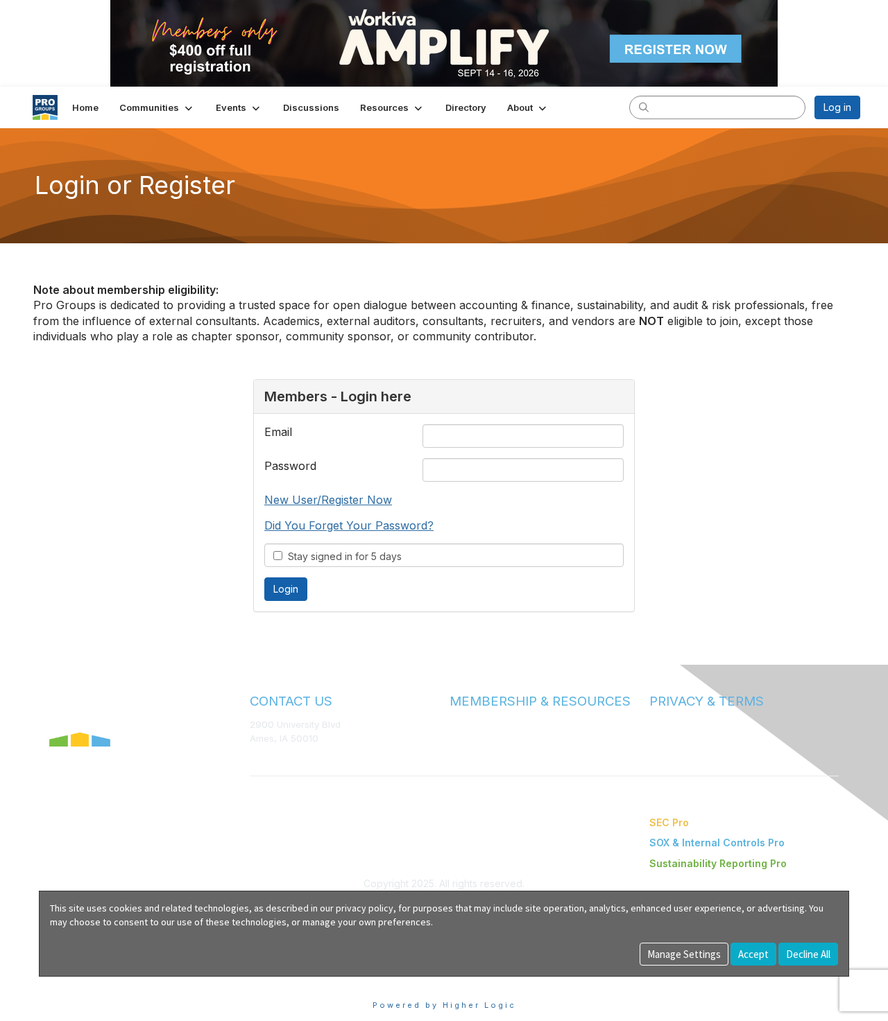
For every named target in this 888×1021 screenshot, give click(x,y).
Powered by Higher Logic (444, 1005)
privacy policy (364, 908)
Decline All (808, 954)
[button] (157, 107)
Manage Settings (684, 954)
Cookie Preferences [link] (86, 983)
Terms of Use (678, 724)
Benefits (468, 738)
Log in (837, 107)
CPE (459, 752)
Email (278, 432)
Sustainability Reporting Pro (718, 863)
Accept (753, 954)
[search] (643, 107)
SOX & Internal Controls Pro (717, 842)
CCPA (661, 752)
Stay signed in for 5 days (342, 556)
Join (459, 724)
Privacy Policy (679, 738)
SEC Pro (669, 822)
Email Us (268, 759)
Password (290, 466)
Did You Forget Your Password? (349, 525)
